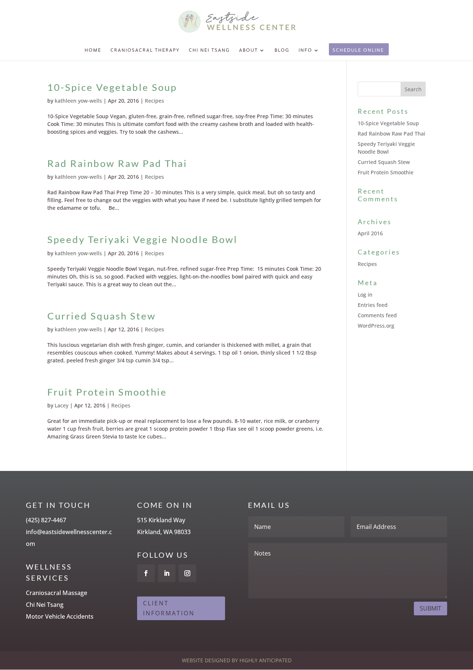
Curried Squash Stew (101, 316)
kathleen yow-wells (78, 100)
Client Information (169, 608)
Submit (430, 608)
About (248, 50)
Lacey (61, 405)
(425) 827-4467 (46, 520)
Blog (282, 50)
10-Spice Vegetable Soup (112, 87)
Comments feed (377, 315)
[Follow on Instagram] (187, 573)
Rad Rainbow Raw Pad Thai (117, 163)
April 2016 (370, 233)
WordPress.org (376, 325)
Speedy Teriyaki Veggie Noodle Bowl (142, 239)
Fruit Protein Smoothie (107, 392)
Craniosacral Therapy (145, 50)
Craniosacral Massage (56, 593)
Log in (365, 294)
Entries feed (373, 304)
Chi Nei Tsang (209, 50)
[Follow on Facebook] (146, 573)
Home (93, 50)
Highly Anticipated (265, 660)
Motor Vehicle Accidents (59, 616)
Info (305, 50)
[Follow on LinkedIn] (167, 573)
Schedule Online (358, 50)
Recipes (154, 100)
